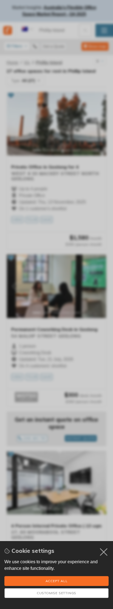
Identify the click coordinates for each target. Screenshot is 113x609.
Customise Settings (56, 593)
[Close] (103, 552)
